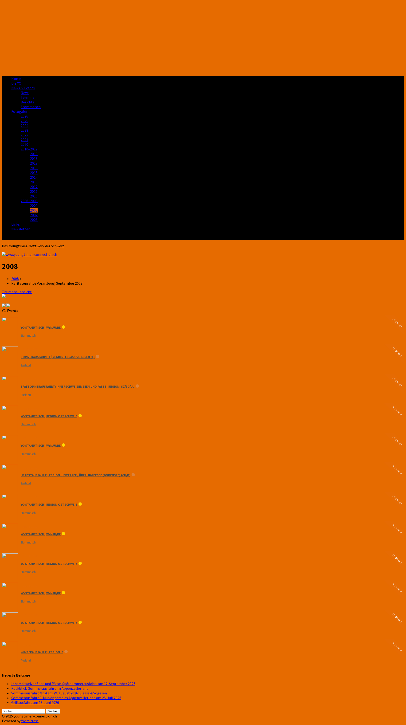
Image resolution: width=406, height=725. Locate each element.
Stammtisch (31, 106)
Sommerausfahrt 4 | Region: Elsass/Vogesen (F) (58, 357)
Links (15, 224)
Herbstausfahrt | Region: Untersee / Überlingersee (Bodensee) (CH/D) (75, 475)
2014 (34, 177)
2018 (34, 158)
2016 (34, 167)
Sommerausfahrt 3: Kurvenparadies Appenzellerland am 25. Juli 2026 (66, 697)
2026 (24, 116)
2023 (24, 130)
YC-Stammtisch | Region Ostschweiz (49, 416)
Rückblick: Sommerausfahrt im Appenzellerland (49, 688)
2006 (34, 219)
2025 (24, 120)
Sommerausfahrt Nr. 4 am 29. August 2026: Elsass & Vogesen (59, 693)
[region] (203, 37)
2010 (34, 196)
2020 (24, 144)
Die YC (16, 83)
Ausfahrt (26, 365)
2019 (34, 153)
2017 (34, 163)
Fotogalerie (20, 111)
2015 (34, 172)
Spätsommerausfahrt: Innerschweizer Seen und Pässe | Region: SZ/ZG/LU (77, 387)
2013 (34, 182)
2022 (24, 135)
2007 (34, 215)
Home (16, 78)
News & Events (23, 88)
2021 (24, 139)
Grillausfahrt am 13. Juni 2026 (35, 702)
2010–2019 (29, 149)
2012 (34, 186)
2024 (24, 125)
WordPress (30, 720)
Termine (27, 97)
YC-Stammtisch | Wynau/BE (41, 328)
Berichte (28, 102)
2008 (34, 210)
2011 (34, 191)
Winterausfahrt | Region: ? (42, 652)
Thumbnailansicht (17, 291)
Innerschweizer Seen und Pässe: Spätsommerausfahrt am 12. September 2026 (73, 683)
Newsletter (20, 229)
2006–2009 (29, 200)
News (25, 92)
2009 (34, 205)
